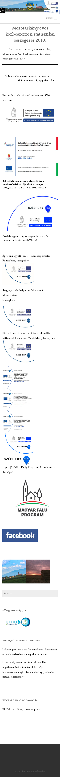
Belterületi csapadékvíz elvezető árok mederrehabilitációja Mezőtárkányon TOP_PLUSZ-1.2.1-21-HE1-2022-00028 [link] (24, 184)
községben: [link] (8, 300)
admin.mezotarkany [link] (43, 49)
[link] (2, 10)
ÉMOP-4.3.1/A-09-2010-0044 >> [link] (21, 709)
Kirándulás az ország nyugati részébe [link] (38, 80)
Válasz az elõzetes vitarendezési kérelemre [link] (25, 76)
